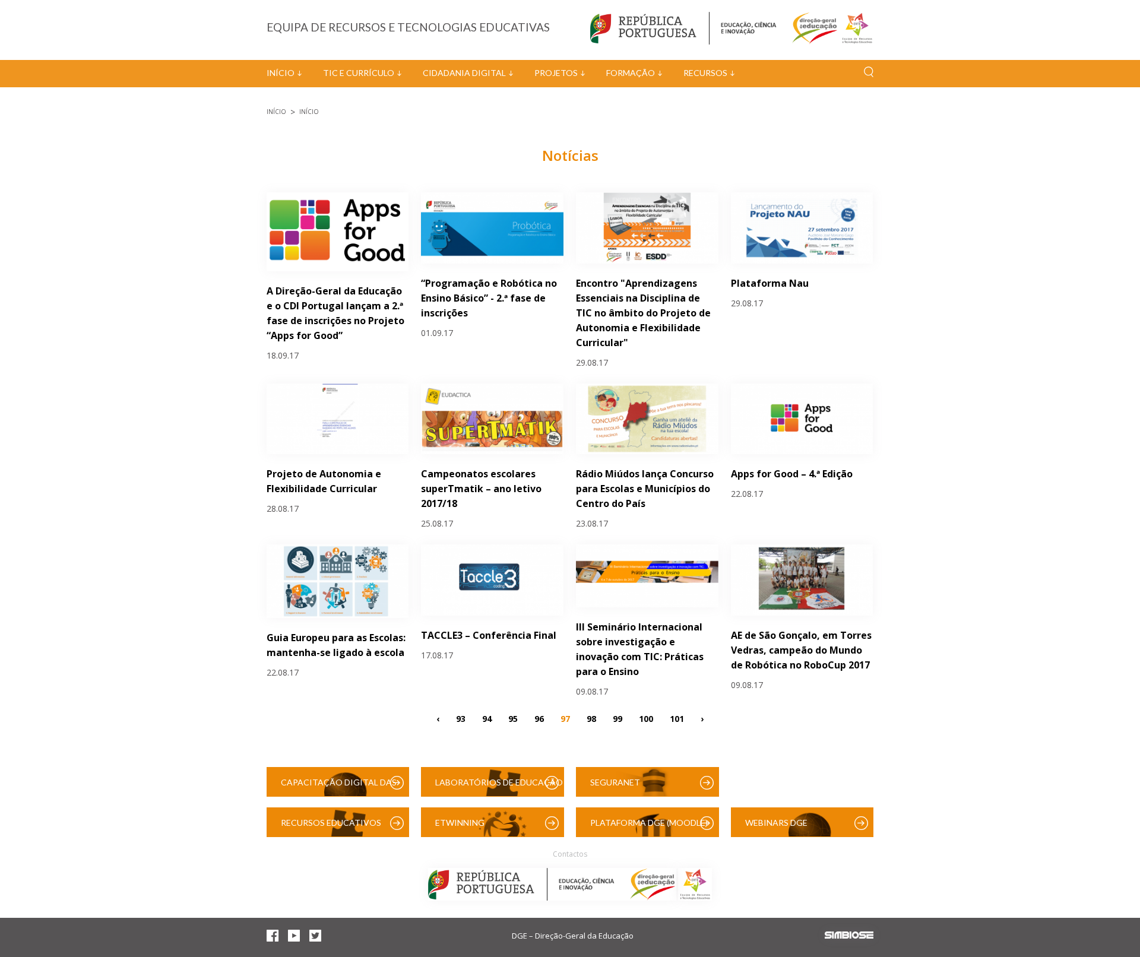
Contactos (570, 854)
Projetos (556, 73)
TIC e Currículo (358, 73)
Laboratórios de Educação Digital (499, 787)
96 (539, 718)
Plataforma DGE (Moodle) (649, 822)
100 (646, 718)
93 (461, 718)
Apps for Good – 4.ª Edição (792, 473)
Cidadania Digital (464, 73)
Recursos (705, 73)
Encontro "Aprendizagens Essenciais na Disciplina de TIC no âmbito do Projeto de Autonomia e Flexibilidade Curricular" (643, 313)
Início (280, 73)
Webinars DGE (776, 822)
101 (677, 718)
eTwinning (459, 822)
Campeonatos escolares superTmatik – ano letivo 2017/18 (481, 488)
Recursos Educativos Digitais (331, 827)
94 (487, 718)
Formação (630, 73)
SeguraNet (615, 782)
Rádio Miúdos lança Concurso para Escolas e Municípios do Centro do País (645, 488)
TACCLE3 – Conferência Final (488, 635)
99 (617, 718)
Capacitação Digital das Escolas (339, 787)
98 (591, 718)
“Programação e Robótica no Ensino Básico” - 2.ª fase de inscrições (489, 298)
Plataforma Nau (770, 283)
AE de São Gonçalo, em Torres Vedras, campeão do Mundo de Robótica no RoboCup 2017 (801, 650)
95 (513, 718)
